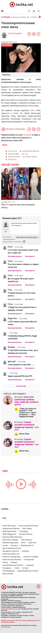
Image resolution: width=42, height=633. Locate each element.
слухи (16, 568)
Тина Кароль (26, 540)
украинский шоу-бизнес (28, 571)
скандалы (7, 568)
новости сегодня (31, 557)
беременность (27, 545)
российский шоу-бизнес (13, 565)
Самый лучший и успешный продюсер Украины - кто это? (26, 426)
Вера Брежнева (9, 531)
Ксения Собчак (25, 534)
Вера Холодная (15, 33)
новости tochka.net (11, 554)
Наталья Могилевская (12, 537)
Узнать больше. (6, 627)
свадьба (30, 565)
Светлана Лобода (10, 540)
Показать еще (21, 386)
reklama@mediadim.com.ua (9, 609)
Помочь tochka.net (21, 17)
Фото (23, 542)
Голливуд (23, 531)
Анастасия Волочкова (28, 526)
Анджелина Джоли (30, 151)
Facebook (27, 135)
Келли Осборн (14, 157)
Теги (4, 518)
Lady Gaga (12, 151)
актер (5, 545)
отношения (29, 559)
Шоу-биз (32, 542)
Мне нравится (30, 256)
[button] (34, 11)
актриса (14, 545)
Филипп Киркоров (10, 542)
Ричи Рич (12, 159)
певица (14, 562)
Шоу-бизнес (6, 45)
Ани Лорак (27, 528)
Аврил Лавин (13, 154)
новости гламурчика (12, 557)
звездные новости (11, 551)
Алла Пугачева (9, 526)
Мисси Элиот (31, 157)
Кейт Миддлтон (9, 534)
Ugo (26, 154)
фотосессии (8, 573)
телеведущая (9, 571)
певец (5, 562)
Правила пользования (7, 620)
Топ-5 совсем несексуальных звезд (18, 206)
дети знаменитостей (12, 548)
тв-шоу (25, 568)
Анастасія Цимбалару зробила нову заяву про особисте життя (26, 401)
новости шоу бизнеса (12, 559)
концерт (25, 551)
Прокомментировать (15, 256)
